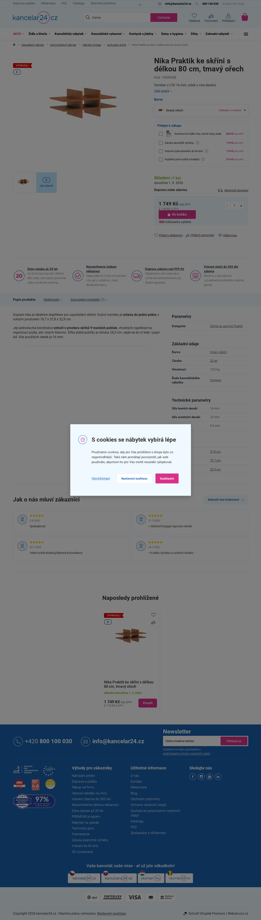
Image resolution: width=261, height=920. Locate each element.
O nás (135, 776)
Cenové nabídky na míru (89, 793)
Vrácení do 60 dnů (85, 846)
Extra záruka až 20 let (42, 269)
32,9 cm (215, 469)
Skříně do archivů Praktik (226, 326)
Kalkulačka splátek (178, 222)
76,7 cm (215, 460)
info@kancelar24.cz (118, 741)
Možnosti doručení (236, 190)
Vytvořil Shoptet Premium (206, 913)
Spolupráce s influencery (148, 833)
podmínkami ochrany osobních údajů (186, 753)
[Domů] (14, 45)
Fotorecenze (81, 834)
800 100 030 (48, 741)
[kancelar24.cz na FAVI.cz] (19, 786)
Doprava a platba (24, 3)
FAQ (64, 3)
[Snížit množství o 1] (228, 205)
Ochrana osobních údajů (148, 805)
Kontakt (136, 781)
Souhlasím (167, 478)
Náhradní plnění (83, 776)
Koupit (147, 703)
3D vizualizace (82, 852)
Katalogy (78, 3)
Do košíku (179, 214)
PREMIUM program (86, 817)
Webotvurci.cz (238, 913)
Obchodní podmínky (103, 3)
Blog (134, 793)
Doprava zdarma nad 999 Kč (164, 269)
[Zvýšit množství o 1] (241, 205)
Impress (215, 380)
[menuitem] (17, 34)
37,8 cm (215, 452)
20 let (213, 361)
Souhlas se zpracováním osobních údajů (156, 813)
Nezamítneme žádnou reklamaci (101, 269)
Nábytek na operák (85, 822)
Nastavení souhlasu (134, 478)
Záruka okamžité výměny (90, 840)
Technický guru (83, 828)
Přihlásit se (234, 741)
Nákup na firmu (83, 787)
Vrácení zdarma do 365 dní (91, 799)
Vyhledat (163, 18)
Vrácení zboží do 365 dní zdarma (221, 269)
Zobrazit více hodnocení (223, 499)
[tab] (24, 299)
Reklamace (48, 3)
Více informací (101, 478)
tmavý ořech (218, 352)
